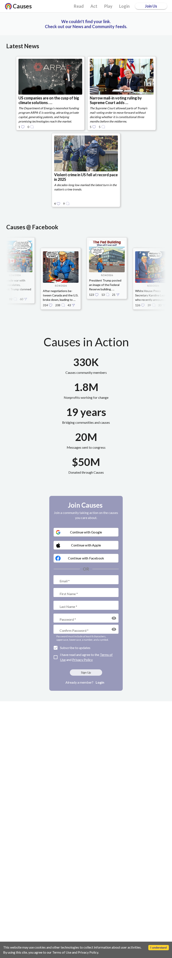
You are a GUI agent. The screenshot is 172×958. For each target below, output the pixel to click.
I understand (158, 947)
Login (100, 682)
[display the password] (114, 618)
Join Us (151, 6)
